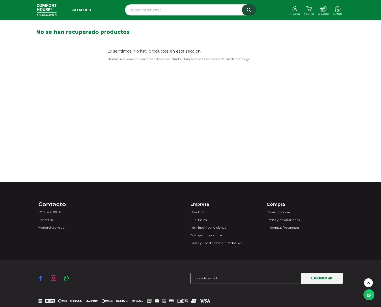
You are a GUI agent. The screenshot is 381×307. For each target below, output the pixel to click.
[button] (249, 9)
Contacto (45, 220)
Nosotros (197, 212)
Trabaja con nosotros (206, 235)
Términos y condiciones (208, 227)
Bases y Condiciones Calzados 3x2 (216, 243)
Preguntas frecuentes (283, 227)
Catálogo (81, 10)
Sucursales (198, 220)
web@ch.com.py (51, 227)
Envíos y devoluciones (283, 220)
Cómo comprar (278, 212)
